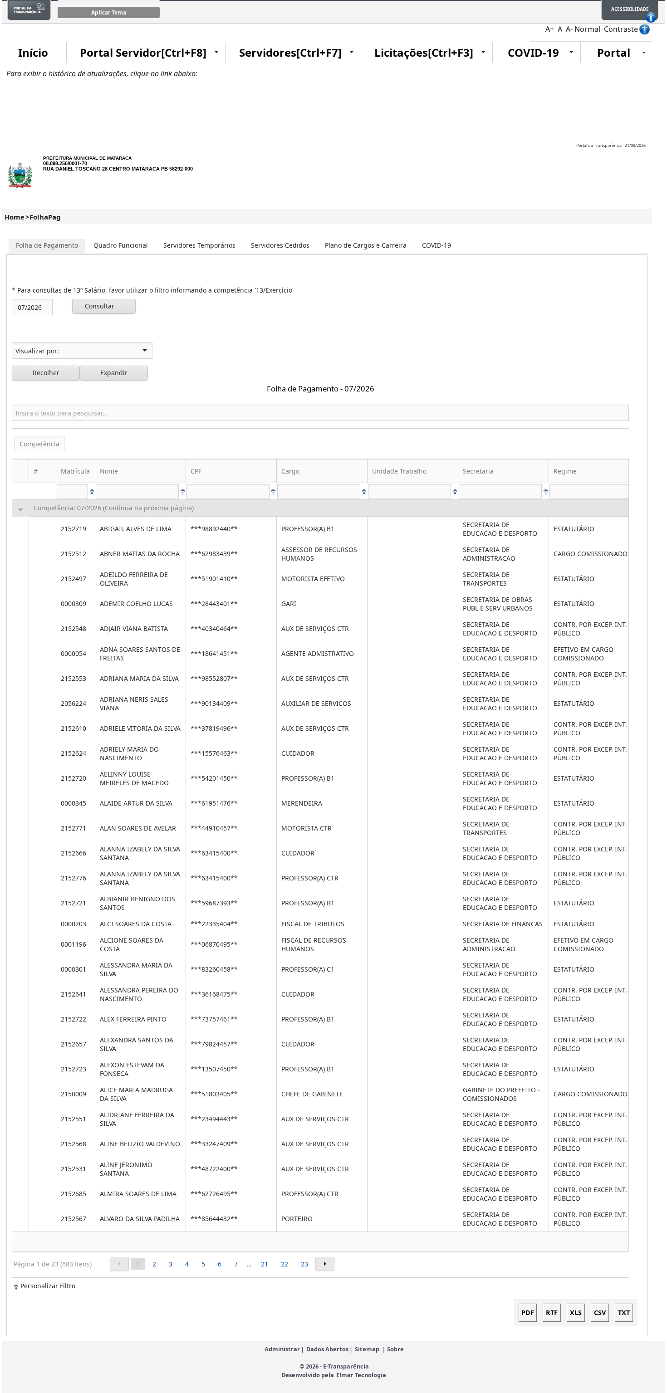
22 (284, 1264)
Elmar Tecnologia (361, 1375)
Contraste (621, 29)
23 (304, 1264)
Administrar (282, 1349)
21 (264, 1264)
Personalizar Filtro (47, 1285)
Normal (587, 29)
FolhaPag (45, 216)
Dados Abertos (327, 1349)
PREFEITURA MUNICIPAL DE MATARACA (87, 158)
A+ (549, 29)
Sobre (395, 1349)
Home (15, 216)
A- (569, 29)
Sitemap (367, 1349)
